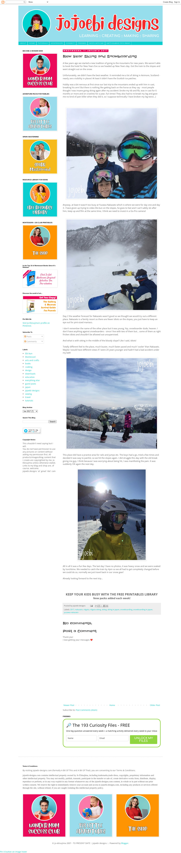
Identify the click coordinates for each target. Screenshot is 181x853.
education (30, 377)
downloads (30, 373)
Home (112, 705)
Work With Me (96, 43)
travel (28, 397)
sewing (28, 394)
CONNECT (70, 43)
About (23, 43)
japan (28, 387)
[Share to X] (101, 606)
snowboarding (126, 609)
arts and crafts (32, 360)
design (28, 370)
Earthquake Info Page (118, 43)
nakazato (79, 609)
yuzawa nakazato (71, 612)
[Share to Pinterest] (107, 606)
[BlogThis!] (99, 606)
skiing (104, 609)
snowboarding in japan (142, 609)
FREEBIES (82, 43)
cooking (28, 367)
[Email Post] (91, 606)
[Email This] (96, 606)
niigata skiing (95, 609)
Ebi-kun (28, 353)
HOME (32, 43)
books (28, 363)
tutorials (29, 400)
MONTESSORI (57, 43)
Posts (29, 336)
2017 (72, 609)
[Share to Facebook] (104, 606)
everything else (32, 380)
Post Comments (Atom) (86, 710)
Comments (31, 341)
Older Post (155, 705)
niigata (86, 609)
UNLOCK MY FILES (143, 739)
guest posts (30, 383)
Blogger (124, 843)
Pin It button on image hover (13, 851)
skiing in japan (113, 609)
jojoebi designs (32, 390)
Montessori (30, 357)
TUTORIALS (43, 43)
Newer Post (68, 705)
